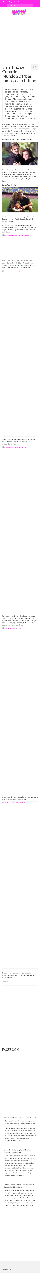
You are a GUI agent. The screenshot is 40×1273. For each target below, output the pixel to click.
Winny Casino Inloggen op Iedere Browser (20, 1117)
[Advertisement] (20, 38)
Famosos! (5, 981)
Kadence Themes (6, 1269)
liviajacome (9, 85)
